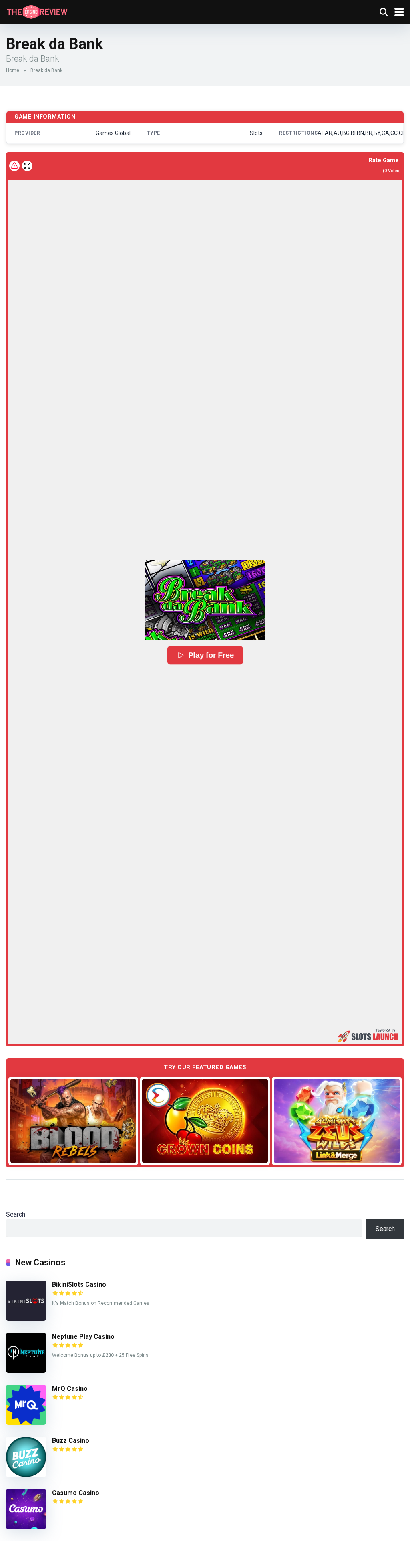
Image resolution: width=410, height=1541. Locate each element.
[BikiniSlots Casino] (26, 1318)
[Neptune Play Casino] (26, 1370)
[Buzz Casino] (26, 1475)
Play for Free (211, 655)
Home (12, 70)
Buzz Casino (70, 1440)
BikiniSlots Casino (79, 1284)
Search (15, 1214)
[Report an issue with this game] (14, 166)
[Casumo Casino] (26, 1527)
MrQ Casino (70, 1388)
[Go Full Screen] (27, 166)
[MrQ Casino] (26, 1422)
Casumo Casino (75, 1493)
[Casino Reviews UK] (37, 11)
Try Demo (73, 1121)
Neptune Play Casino (83, 1336)
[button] (205, 600)
